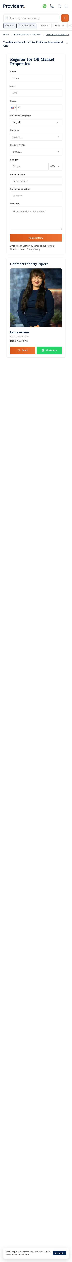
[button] (13, 107)
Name (13, 71)
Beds (57, 25)
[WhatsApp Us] (45, 6)
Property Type (18, 145)
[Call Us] (52, 6)
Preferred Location (20, 189)
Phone (13, 101)
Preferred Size (17, 174)
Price (43, 25)
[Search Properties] (59, 6)
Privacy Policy (33, 249)
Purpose (14, 130)
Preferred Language (20, 115)
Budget (14, 159)
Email (12, 86)
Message (14, 203)
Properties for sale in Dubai (27, 34)
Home (6, 34)
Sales (8, 25)
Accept (59, 1253)
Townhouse (25, 25)
